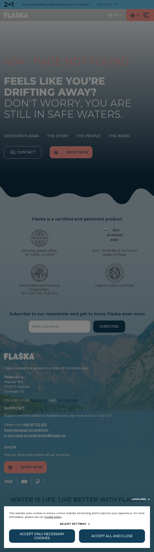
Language (139, 499)
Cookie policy (53, 517)
